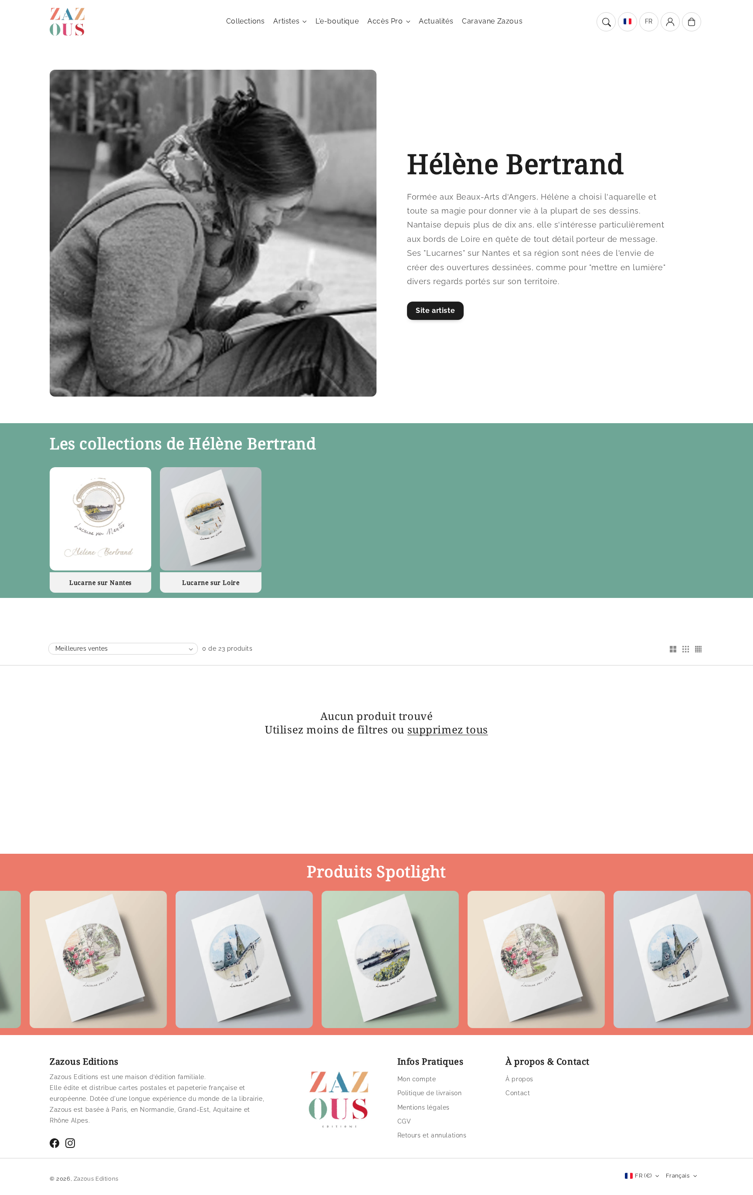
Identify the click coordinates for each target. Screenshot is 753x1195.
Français (677, 1175)
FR (649, 21)
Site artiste (435, 310)
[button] (606, 21)
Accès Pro (385, 21)
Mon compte (416, 1079)
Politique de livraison (429, 1093)
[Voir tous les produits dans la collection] (100, 518)
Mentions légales (423, 1107)
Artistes (286, 21)
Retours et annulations (432, 1135)
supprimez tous (447, 729)
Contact (517, 1093)
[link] (202, 961)
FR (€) (643, 1175)
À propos (519, 1079)
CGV (404, 1121)
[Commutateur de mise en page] (673, 650)
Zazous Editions (96, 1178)
